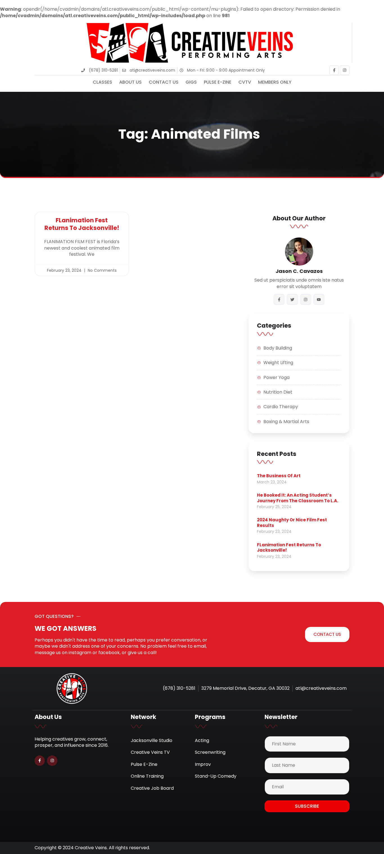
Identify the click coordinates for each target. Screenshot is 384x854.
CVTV (244, 82)
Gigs (191, 82)
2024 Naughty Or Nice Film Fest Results (292, 522)
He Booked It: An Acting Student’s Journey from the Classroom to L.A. (297, 498)
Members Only (275, 82)
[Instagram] (344, 70)
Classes (102, 82)
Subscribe (307, 806)
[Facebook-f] (334, 70)
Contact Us (164, 82)
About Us (130, 82)
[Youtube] (318, 299)
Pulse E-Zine (217, 82)
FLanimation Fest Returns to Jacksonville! (81, 224)
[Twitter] (292, 299)
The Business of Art (279, 476)
